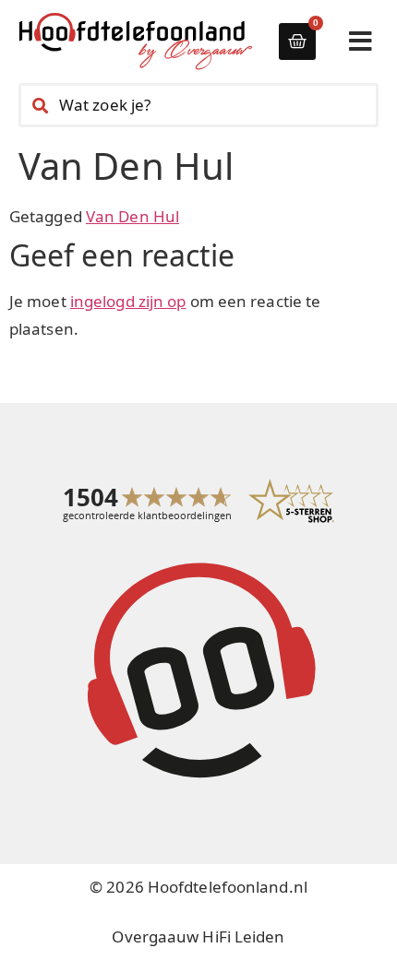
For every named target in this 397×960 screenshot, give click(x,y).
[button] (361, 41)
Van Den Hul (132, 216)
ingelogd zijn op (128, 301)
